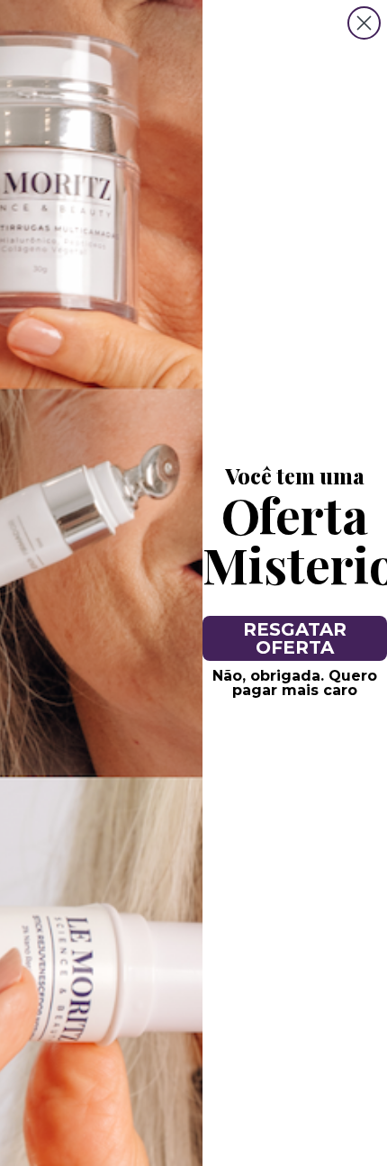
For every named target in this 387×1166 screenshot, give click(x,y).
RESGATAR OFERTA (294, 638)
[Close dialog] (364, 23)
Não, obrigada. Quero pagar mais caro (294, 683)
